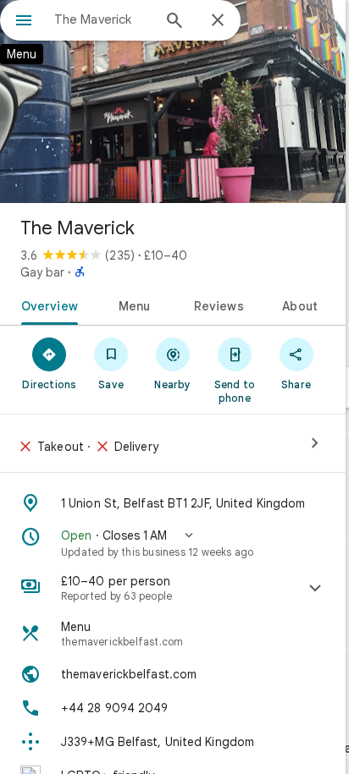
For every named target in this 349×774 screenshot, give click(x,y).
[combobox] (102, 19)
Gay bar (42, 272)
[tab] (46, 304)
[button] (173, 543)
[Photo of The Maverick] (173, 101)
